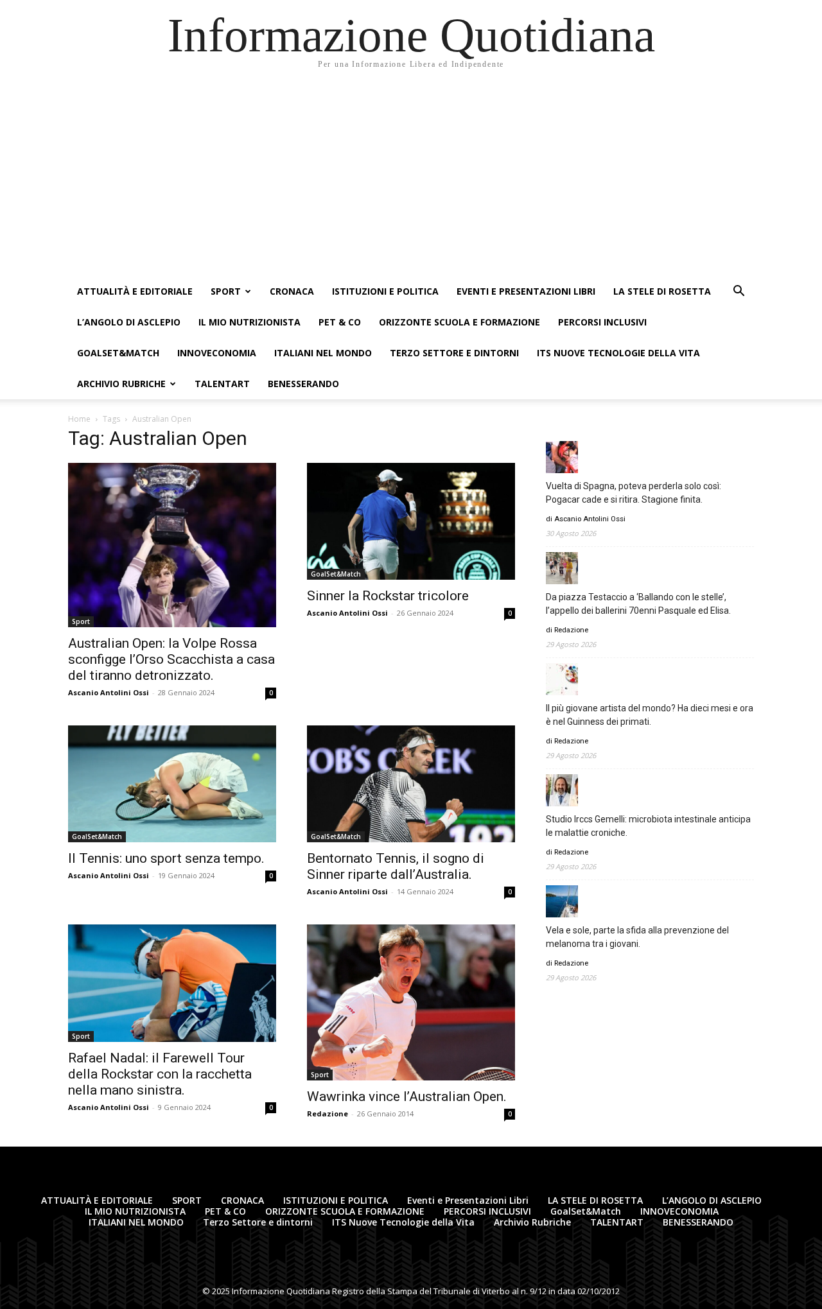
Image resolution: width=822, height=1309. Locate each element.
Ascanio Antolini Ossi (108, 692)
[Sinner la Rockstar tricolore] (411, 521)
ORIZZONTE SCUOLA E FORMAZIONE (459, 322)
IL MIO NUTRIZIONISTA (249, 322)
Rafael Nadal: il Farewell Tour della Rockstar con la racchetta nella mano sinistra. (160, 1074)
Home (79, 418)
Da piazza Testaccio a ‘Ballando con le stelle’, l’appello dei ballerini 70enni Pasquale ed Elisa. (638, 604)
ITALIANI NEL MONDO (323, 353)
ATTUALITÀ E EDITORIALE (135, 291)
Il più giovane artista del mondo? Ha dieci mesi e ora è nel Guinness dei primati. (649, 715)
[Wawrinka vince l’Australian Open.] (411, 1002)
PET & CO (340, 322)
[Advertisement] (411, 180)
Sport (81, 621)
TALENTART (222, 383)
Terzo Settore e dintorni (454, 353)
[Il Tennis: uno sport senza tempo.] (172, 783)
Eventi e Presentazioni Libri (526, 291)
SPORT (226, 291)
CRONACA (292, 291)
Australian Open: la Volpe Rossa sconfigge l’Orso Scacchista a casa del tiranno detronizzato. (171, 659)
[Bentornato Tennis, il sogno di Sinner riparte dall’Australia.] (411, 783)
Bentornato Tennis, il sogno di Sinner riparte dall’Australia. (395, 866)
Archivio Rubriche (121, 383)
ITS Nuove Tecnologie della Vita (618, 353)
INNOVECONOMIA (216, 353)
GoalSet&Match (118, 353)
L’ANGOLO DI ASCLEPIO (128, 322)
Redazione (327, 1113)
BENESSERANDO (303, 383)
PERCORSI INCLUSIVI (602, 322)
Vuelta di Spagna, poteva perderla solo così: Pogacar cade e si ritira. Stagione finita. (633, 493)
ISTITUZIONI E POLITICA (385, 291)
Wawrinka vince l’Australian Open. (407, 1096)
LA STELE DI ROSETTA (662, 291)
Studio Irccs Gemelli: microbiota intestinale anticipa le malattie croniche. (648, 826)
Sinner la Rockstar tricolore (388, 595)
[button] (738, 292)
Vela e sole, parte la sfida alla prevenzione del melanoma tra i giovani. (637, 937)
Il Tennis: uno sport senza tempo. (166, 858)
